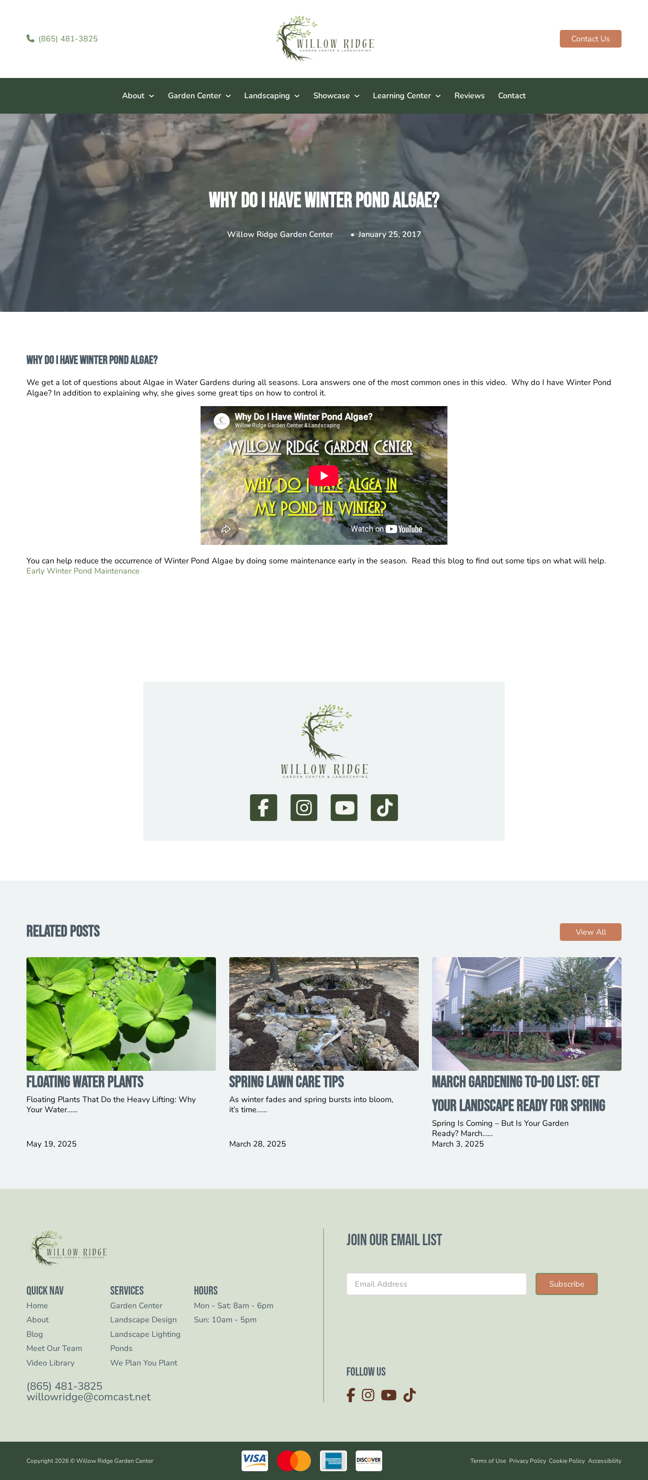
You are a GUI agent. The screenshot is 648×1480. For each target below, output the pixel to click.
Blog (34, 1334)
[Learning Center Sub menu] (438, 96)
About (133, 95)
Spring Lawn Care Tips (286, 1082)
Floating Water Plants (84, 1082)
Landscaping (267, 95)
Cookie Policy (567, 1461)
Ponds (121, 1348)
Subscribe (567, 1284)
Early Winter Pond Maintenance (83, 571)
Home (37, 1306)
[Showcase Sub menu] (357, 96)
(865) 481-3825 (64, 1386)
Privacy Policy (527, 1461)
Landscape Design (143, 1320)
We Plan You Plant (143, 1363)
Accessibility (605, 1461)
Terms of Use (488, 1461)
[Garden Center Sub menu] (228, 96)
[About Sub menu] (152, 96)
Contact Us (590, 38)
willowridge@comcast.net (88, 1397)
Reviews (469, 95)
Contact (512, 95)
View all (591, 932)
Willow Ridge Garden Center (280, 234)
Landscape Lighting (145, 1334)
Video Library (50, 1363)
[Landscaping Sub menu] (297, 96)
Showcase (331, 95)
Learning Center (402, 95)
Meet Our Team (54, 1348)
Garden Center (194, 95)
